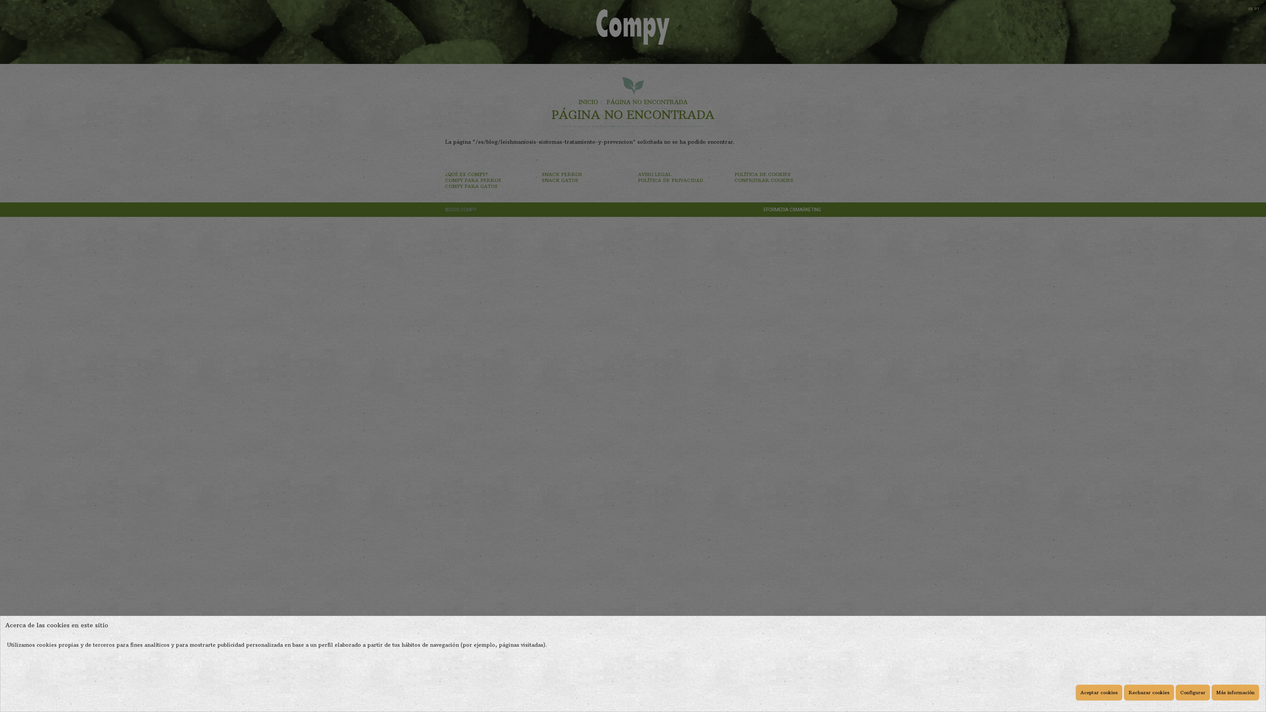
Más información (1235, 693)
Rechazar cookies (1149, 693)
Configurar (1192, 693)
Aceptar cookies (1099, 693)
